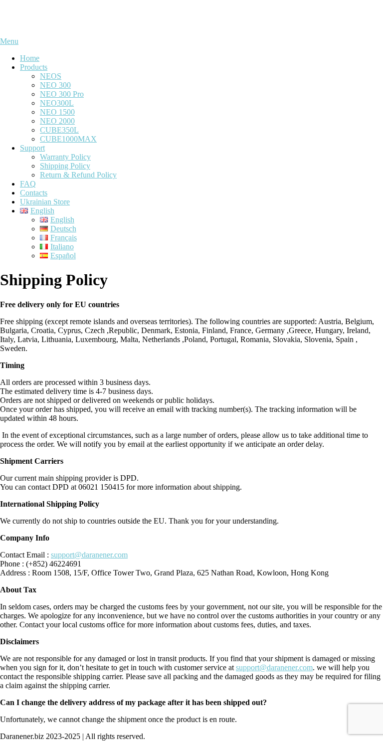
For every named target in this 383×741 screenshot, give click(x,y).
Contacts (33, 192)
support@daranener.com (89, 555)
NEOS (50, 76)
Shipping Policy (65, 166)
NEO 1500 (57, 112)
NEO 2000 (57, 121)
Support (32, 148)
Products (33, 67)
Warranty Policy (65, 157)
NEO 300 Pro (62, 94)
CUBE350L (59, 130)
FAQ (28, 184)
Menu (9, 41)
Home (29, 58)
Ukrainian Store (45, 201)
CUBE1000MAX (68, 139)
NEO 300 (55, 85)
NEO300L (57, 103)
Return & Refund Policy (78, 175)
